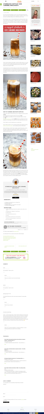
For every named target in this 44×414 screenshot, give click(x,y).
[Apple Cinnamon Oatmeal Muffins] (36, 107)
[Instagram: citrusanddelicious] (5, 227)
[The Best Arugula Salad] (36, 92)
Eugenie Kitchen (16, 231)
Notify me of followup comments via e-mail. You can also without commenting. (14, 400)
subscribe (22, 399)
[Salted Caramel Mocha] (36, 35)
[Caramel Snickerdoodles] (36, 50)
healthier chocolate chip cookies (7, 125)
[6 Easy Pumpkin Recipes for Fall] (36, 122)
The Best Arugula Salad (33, 98)
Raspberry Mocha (5, 240)
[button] (1, 4)
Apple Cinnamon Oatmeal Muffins (34, 113)
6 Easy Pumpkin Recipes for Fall (34, 128)
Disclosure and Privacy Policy (34, 149)
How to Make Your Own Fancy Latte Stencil (9, 237)
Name (4, 393)
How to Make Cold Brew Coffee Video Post (9, 238)
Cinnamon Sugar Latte (6, 239)
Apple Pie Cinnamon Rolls (33, 67)
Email (4, 396)
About (8, 410)
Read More (36, 24)
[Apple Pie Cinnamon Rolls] (36, 63)
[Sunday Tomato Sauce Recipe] (36, 77)
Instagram (24, 227)
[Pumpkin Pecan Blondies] (36, 137)
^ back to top (22, 407)
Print (16, 197)
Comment (4, 384)
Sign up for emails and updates (22, 410)
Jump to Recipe (6, 12)
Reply (5, 279)
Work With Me (33, 150)
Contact (32, 148)
